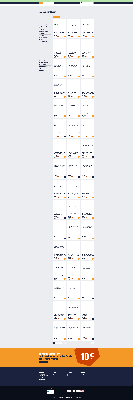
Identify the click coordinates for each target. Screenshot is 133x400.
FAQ (67, 381)
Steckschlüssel (41, 58)
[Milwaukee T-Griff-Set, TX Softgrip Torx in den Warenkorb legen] (93, 197)
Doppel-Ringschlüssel (42, 29)
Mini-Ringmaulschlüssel (43, 41)
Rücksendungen (55, 375)
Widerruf (82, 377)
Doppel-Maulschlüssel (42, 20)
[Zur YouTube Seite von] (42, 377)
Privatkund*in (84, 2)
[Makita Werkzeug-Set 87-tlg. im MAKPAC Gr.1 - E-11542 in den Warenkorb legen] (79, 97)
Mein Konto (54, 374)
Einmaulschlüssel (41, 33)
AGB (81, 376)
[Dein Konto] (90, 3)
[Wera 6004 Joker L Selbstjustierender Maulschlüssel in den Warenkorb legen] (79, 57)
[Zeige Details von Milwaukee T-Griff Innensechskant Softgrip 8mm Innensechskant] (93, 177)
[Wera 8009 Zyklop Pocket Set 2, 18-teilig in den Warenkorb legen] (65, 116)
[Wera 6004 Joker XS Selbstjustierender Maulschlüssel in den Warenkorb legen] (93, 76)
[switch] (51, 392)
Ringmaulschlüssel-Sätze (43, 52)
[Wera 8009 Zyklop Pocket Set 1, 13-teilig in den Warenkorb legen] (79, 116)
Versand (68, 374)
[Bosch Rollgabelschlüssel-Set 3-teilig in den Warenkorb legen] (79, 319)
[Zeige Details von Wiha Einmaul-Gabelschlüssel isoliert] (93, 298)
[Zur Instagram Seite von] (40, 377)
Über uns (68, 377)
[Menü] (53, 390)
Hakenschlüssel (41, 39)
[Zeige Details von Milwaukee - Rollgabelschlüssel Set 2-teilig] (65, 136)
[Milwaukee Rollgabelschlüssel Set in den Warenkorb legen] (79, 218)
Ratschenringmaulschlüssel (43, 43)
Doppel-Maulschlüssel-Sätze (43, 22)
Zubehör (40, 68)
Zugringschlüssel (41, 70)
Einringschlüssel (41, 35)
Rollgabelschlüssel (42, 54)
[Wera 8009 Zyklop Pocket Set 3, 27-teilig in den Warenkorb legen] (79, 238)
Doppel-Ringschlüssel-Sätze (43, 31)
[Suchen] (53, 3)
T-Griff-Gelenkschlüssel (42, 60)
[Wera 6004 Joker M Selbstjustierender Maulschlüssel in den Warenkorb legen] (65, 57)
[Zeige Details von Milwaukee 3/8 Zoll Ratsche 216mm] (65, 238)
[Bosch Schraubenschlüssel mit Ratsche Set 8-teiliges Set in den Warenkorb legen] (65, 157)
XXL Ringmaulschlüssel (42, 64)
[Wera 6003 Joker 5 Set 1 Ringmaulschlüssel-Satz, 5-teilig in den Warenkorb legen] (65, 76)
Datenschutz (82, 375)
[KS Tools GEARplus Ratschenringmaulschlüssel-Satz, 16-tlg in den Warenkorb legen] (65, 319)
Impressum (82, 374)
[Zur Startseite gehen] (66, 3)
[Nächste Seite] (93, 343)
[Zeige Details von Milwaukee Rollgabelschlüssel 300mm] (93, 157)
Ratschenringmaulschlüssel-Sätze (44, 45)
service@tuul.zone (45, 375)
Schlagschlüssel (41, 56)
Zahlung (68, 375)
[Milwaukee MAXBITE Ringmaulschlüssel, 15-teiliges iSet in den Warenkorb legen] (79, 157)
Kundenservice (69, 376)
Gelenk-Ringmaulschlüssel (43, 37)
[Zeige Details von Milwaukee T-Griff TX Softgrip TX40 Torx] (79, 177)
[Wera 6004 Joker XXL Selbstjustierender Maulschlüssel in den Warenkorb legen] (79, 298)
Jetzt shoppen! (71, 0)
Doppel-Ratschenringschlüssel (44, 24)
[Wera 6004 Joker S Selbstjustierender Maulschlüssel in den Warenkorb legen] (93, 57)
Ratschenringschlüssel (42, 47)
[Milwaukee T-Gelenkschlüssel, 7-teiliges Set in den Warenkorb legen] (93, 136)
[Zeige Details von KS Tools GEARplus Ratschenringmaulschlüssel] (93, 319)
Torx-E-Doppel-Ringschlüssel (43, 62)
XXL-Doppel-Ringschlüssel (43, 66)
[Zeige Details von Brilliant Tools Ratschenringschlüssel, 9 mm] (93, 339)
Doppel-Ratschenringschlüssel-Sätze (44, 27)
